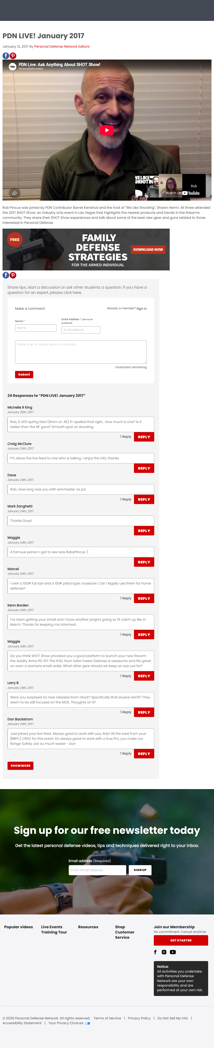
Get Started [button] (181, 940)
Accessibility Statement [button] (22, 1023)
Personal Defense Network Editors (61, 46)
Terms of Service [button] (107, 1018)
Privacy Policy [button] (139, 1018)
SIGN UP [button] (140, 870)
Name (19, 321)
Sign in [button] (141, 308)
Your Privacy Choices (65, 1023)
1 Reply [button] (125, 436)
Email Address (77, 321)
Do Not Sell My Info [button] (173, 1018)
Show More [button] (20, 766)
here (77, 292)
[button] (6, 55)
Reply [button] (144, 436)
